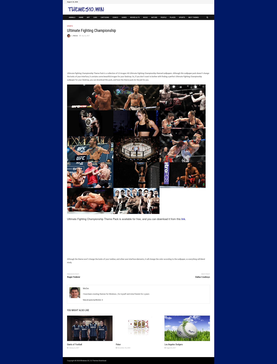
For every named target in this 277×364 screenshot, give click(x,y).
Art (88, 17)
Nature (154, 17)
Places (173, 17)
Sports (182, 17)
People (163, 17)
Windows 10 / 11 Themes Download (93, 360)
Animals (72, 17)
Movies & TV (135, 17)
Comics (115, 17)
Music (145, 17)
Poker (118, 344)
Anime (81, 17)
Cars (95, 17)
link (183, 219)
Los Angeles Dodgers (173, 344)
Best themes (193, 17)
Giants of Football (74, 344)
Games (124, 17)
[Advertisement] (132, 56)
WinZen (75, 36)
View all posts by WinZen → (93, 300)
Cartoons (105, 17)
